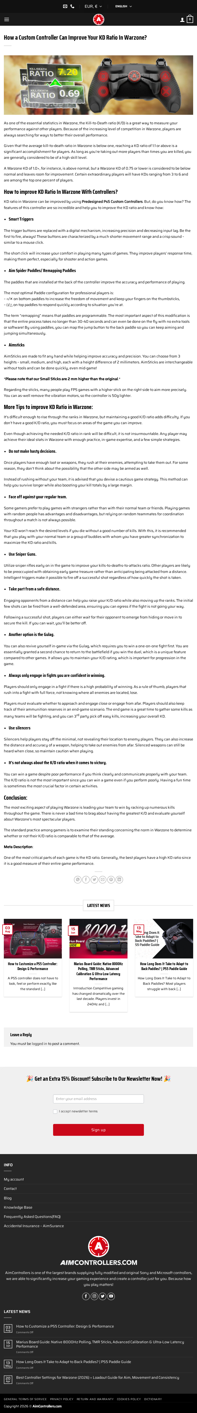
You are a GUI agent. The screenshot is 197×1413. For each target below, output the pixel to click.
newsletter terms (84, 1111)
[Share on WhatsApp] (78, 880)
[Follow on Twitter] (102, 1296)
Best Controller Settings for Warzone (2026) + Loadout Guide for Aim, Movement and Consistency (97, 1377)
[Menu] (6, 19)
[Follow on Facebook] (86, 1296)
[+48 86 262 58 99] (73, 6)
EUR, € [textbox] (91, 6)
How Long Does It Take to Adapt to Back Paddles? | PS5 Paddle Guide (164, 967)
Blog (8, 1198)
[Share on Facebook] (86, 880)
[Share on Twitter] (94, 880)
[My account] (182, 19)
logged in (39, 1043)
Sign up (98, 1130)
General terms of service (25, 1399)
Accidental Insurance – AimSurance (34, 1226)
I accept (77, 1111)
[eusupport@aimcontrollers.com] (65, 6)
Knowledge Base (18, 1207)
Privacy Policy (62, 1399)
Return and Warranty (95, 1399)
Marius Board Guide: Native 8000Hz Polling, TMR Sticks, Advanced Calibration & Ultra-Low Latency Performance (98, 972)
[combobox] (94, 6)
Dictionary (153, 1399)
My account (14, 1179)
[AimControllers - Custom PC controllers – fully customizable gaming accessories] (98, 19)
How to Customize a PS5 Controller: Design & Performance (32, 967)
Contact (10, 1188)
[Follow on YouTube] (111, 1296)
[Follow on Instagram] (94, 1296)
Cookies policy (129, 1399)
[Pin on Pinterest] (111, 880)
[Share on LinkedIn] (119, 880)
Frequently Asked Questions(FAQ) (32, 1216)
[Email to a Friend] (102, 880)
